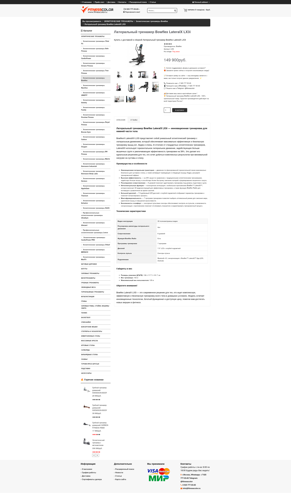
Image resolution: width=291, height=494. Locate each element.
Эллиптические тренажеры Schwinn (93, 201)
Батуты (84, 269)
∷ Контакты (121, 2)
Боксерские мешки (89, 327)
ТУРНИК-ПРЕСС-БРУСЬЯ (90, 364)
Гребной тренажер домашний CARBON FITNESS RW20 (100, 425)
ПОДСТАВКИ (85, 368)
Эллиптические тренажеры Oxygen (93, 145)
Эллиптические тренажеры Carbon (93, 138)
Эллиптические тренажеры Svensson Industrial (93, 165)
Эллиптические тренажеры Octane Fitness (93, 64)
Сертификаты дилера (92, 479)
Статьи (118, 476)
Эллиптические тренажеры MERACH (93, 250)
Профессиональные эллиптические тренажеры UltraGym (92, 215)
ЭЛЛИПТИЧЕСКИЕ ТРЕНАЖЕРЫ (92, 36)
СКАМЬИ (84, 359)
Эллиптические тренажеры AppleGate (93, 187)
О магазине (87, 469)
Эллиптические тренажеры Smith (96, 208)
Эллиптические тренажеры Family (93, 108)
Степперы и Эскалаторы (91, 331)
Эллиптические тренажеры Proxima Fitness (93, 116)
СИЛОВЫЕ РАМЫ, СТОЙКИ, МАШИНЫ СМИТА (95, 307)
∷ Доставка (110, 2)
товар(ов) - (202, 9)
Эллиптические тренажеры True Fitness (95, 71)
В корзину (179, 110)
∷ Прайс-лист (98, 2)
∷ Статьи (152, 2)
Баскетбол (85, 317)
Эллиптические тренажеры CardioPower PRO (93, 238)
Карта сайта (120, 479)
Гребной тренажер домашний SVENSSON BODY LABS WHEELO (99, 391)
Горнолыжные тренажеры (92, 292)
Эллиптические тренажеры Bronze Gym (93, 130)
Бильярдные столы (89, 354)
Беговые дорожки (89, 264)
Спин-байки (86, 322)
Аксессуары (86, 373)
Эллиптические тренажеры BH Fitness (94, 152)
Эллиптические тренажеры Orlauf (96, 244)
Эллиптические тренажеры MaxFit (93, 258)
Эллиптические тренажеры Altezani (93, 223)
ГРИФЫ (84, 301)
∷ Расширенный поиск (137, 2)
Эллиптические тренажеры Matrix (96, 159)
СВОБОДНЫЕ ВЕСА (88, 287)
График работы (89, 472)
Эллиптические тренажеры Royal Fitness (95, 123)
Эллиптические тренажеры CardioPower (93, 57)
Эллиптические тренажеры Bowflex (93, 79)
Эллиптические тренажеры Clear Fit (95, 42)
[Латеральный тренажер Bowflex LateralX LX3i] (119, 75)
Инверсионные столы (90, 336)
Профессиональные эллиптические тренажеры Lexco (94, 231)
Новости (119, 472)
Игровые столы (88, 345)
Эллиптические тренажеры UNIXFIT (93, 93)
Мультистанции (87, 296)
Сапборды (85, 350)
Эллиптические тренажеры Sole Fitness (95, 49)
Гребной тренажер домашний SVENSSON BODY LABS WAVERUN (99, 409)
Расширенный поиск (124, 469)
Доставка (86, 476)
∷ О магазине (86, 2)
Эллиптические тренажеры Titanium (93, 194)
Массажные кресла (89, 341)
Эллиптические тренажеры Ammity (93, 101)
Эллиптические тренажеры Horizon (93, 179)
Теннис (84, 313)
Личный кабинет (201, 2)
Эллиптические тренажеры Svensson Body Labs (93, 172)
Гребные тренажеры (90, 283)
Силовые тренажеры (90, 273)
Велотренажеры (88, 278)
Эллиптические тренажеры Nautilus (93, 86)
